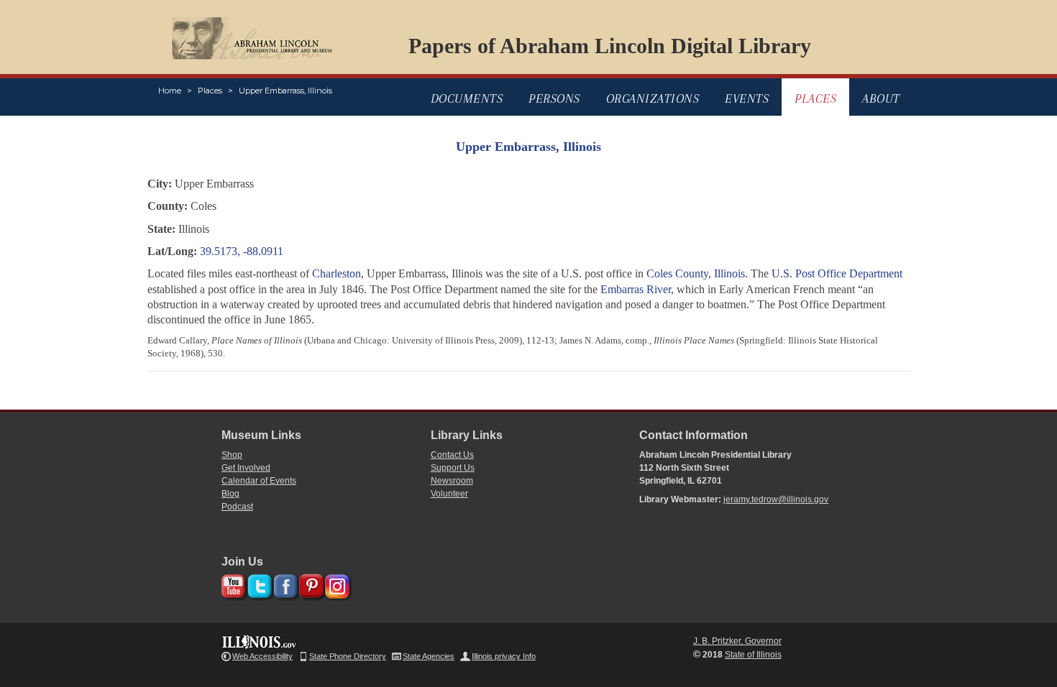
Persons (554, 98)
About (881, 98)
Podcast (237, 507)
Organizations (653, 98)
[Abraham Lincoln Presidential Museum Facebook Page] (283, 583)
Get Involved (245, 468)
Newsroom (452, 481)
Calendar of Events (258, 481)
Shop (231, 455)
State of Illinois (753, 655)
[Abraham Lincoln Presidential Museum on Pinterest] (309, 583)
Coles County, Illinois (695, 273)
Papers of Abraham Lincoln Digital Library (609, 45)
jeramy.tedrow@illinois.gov (775, 499)
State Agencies (428, 656)
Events (747, 98)
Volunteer (449, 494)
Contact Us (452, 455)
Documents (467, 98)
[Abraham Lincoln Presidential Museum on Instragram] (335, 583)
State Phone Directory (347, 656)
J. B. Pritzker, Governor (737, 641)
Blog (230, 494)
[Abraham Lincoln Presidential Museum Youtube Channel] (231, 583)
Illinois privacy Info (504, 656)
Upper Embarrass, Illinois (285, 91)
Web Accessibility (262, 656)
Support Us (453, 468)
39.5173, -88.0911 (241, 251)
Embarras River (635, 289)
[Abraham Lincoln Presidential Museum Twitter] (257, 583)
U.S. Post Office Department (837, 273)
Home (169, 91)
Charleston (336, 273)
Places (210, 91)
